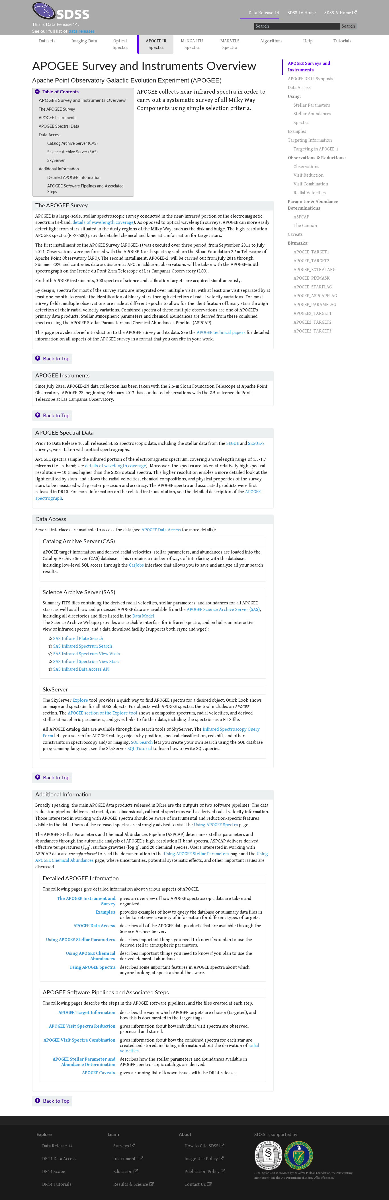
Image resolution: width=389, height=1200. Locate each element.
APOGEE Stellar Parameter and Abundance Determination (84, 1062)
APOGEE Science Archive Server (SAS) (223, 609)
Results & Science (131, 1184)
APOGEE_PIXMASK (312, 278)
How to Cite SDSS (202, 1146)
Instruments (126, 1159)
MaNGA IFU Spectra (192, 44)
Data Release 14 (264, 13)
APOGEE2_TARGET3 (312, 331)
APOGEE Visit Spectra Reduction (82, 1026)
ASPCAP (301, 217)
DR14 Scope (53, 1171)
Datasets (47, 41)
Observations (306, 167)
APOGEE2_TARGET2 (312, 322)
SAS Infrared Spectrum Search (82, 646)
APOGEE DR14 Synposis (310, 79)
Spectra (301, 122)
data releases (82, 31)
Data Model (143, 616)
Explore (80, 700)
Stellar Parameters (312, 105)
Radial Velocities (310, 193)
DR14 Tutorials (56, 1184)
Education (123, 1171)
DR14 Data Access (59, 1159)
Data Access (299, 87)
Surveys (121, 1146)
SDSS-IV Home (302, 13)
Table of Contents (60, 92)
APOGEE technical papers (221, 332)
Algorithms (271, 41)
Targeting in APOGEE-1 (316, 149)
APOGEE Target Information (86, 1012)
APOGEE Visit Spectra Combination (79, 1040)
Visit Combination (311, 184)
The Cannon (305, 225)
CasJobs (136, 565)
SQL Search (142, 742)
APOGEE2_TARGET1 (312, 313)
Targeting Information (310, 140)
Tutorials (342, 41)
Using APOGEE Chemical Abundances (90, 956)
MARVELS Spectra (229, 44)
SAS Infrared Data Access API (81, 669)
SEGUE (232, 443)
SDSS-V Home (338, 13)
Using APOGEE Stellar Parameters (196, 854)
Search (348, 26)
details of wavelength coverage (103, 222)
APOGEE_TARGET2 (311, 261)
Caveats (295, 234)
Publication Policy (203, 1171)
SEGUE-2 (256, 443)
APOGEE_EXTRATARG (314, 269)
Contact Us (196, 1184)
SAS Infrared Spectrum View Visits (86, 654)
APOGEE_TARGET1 (311, 252)
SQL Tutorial (140, 748)
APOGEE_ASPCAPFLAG (315, 296)
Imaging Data (84, 41)
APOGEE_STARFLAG (313, 287)
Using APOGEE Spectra (216, 825)
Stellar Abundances (312, 114)
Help (308, 41)
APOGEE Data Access (161, 530)
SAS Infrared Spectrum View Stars (86, 661)
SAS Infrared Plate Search (78, 638)
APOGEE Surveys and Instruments (309, 67)
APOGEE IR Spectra (156, 44)
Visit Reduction (309, 175)
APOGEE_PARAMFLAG (315, 304)
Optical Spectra (120, 44)
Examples (105, 912)
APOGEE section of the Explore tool (102, 713)
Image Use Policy (202, 1159)
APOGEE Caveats (98, 1073)
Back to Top (56, 358)
